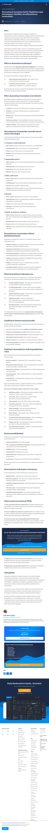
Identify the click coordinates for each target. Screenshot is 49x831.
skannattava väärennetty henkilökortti (25, 66)
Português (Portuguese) (33, 771)
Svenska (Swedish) (34, 773)
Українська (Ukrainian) (33, 814)
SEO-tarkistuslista (22, 741)
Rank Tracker (20, 730)
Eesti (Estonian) (34, 788)
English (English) (34, 753)
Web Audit (20, 736)
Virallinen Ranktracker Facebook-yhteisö (13, 731)
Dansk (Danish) (34, 784)
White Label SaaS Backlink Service (23, 752)
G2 (13, 734)
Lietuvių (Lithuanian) (33, 799)
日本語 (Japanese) (34, 763)
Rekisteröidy (33, 742)
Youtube (8, 731)
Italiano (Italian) (34, 761)
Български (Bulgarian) (33, 780)
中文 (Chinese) (34, 777)
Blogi (19, 759)
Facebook (2, 731)
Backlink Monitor (21, 739)
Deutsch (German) (34, 755)
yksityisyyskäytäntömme (14, 825)
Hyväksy (5, 828)
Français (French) (34, 759)
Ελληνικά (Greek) (34, 786)
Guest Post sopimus (22, 766)
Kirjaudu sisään (21, 552)
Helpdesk (33, 749)
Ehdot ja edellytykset (33, 731)
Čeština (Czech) (34, 782)
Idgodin (25, 217)
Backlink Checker (21, 737)
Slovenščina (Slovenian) (33, 811)
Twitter (2, 734)
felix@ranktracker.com (43, 750)
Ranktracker (7, 4)
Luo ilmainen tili (24, 549)
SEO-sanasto (20, 760)
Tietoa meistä (42, 732)
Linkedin (8, 734)
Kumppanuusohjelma (22, 757)
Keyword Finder (21, 732)
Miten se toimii (21, 755)
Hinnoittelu (33, 743)
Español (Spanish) (34, 757)
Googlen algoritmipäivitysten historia (22, 770)
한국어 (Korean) (34, 817)
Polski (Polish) (34, 768)
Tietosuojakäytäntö (34, 734)
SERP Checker (21, 734)
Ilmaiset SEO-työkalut (22, 764)
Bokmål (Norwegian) (33, 820)
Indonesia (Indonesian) (33, 796)
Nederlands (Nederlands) (33, 766)
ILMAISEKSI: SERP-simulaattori (22, 746)
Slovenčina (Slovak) (33, 808)
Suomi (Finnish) (34, 790)
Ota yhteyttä (42, 730)
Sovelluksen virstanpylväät (34, 746)
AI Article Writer (21, 743)
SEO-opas (20, 762)
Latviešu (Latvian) (34, 802)
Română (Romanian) (33, 804)
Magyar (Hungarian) (33, 793)
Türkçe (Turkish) (34, 775)
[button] (46, 4)
